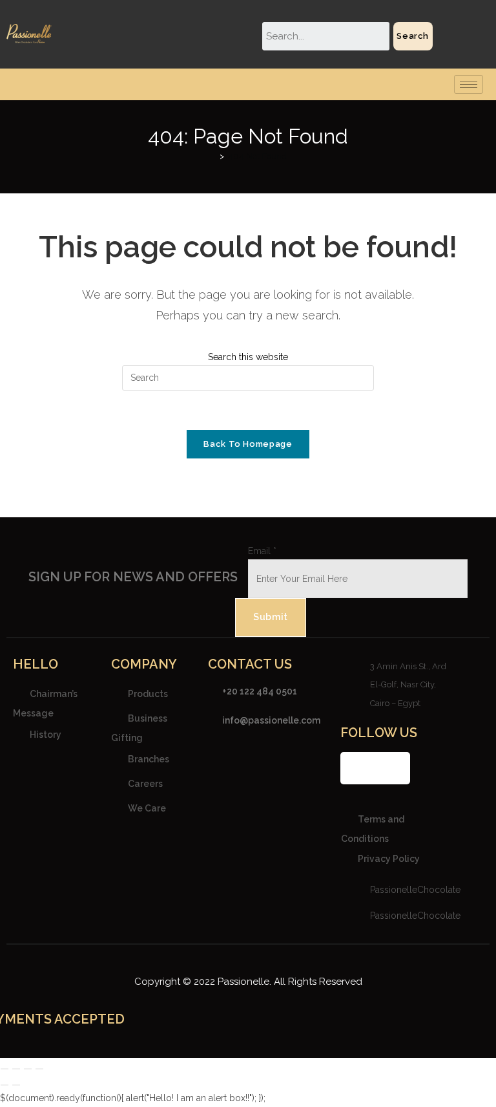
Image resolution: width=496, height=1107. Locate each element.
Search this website (248, 357)
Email (262, 551)
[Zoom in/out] (4, 1069)
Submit (270, 617)
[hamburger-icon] (468, 84)
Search (413, 36)
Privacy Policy (389, 859)
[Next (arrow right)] (16, 1085)
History (45, 734)
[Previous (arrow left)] (4, 1085)
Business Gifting (139, 727)
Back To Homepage (247, 444)
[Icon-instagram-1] (375, 768)
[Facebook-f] (356, 768)
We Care (147, 808)
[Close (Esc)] (39, 1069)
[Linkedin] (394, 768)
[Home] (212, 156)
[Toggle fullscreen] (16, 1069)
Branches (148, 759)
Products (148, 693)
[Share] (27, 1069)
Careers (145, 784)
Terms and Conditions (372, 828)
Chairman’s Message (45, 703)
